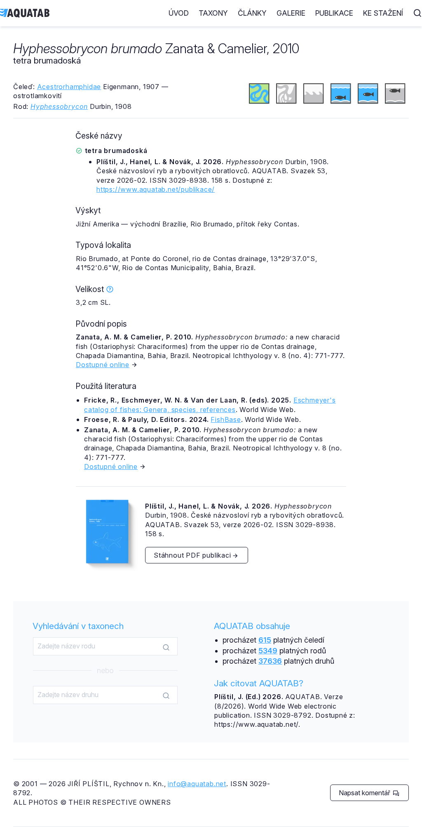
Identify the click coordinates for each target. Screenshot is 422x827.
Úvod (179, 13)
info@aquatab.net (197, 784)
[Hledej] (166, 647)
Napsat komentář (365, 793)
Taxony (213, 13)
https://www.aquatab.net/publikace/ (155, 189)
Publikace (334, 13)
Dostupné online (102, 364)
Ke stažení (383, 13)
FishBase (226, 419)
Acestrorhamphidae (69, 86)
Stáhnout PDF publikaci (192, 555)
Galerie (291, 13)
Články (252, 13)
